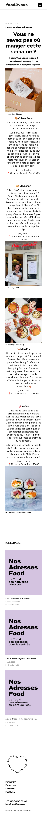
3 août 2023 (10, 662)
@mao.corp (23, 390)
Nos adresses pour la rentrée (20, 659)
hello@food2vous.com (15, 804)
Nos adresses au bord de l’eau (21, 719)
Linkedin (9, 789)
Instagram (10, 782)
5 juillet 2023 (10, 722)
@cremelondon (23, 170)
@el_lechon (23, 233)
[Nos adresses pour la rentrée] (23, 632)
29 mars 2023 (10, 24)
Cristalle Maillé (13, 605)
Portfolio (10, 792)
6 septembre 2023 (12, 602)
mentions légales (26, 810)
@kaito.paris (23, 461)
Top (20, 24)
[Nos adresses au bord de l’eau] (23, 692)
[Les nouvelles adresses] (23, 572)
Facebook (10, 785)
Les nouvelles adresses (17, 598)
